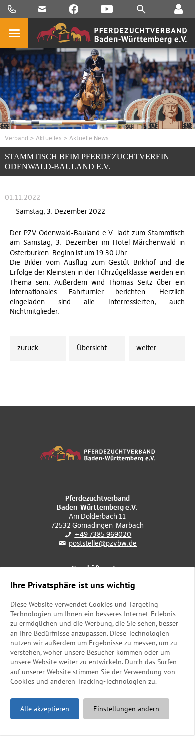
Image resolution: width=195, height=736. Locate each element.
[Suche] (141, 9)
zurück (28, 347)
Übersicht (92, 347)
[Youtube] (107, 9)
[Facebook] (74, 9)
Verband (16, 138)
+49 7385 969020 (103, 534)
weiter (146, 347)
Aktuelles (49, 138)
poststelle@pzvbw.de (103, 543)
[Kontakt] (178, 9)
